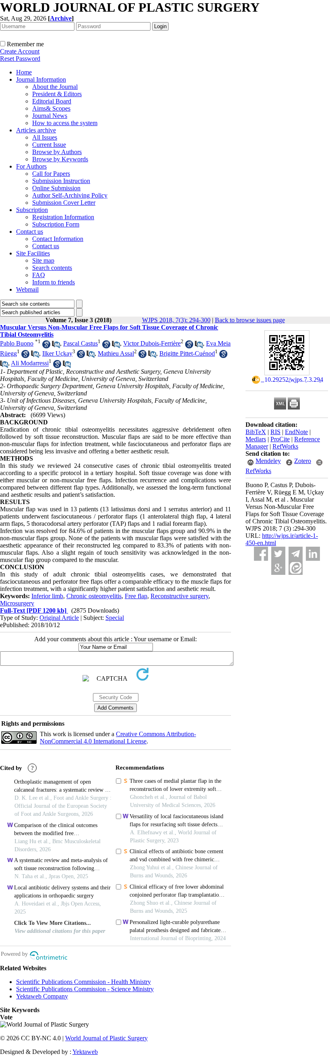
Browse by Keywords (60, 159)
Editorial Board (51, 101)
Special (114, 617)
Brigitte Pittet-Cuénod (187, 353)
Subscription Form (55, 224)
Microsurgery (17, 603)
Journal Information (41, 79)
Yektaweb (85, 1051)
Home (24, 72)
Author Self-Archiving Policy (69, 195)
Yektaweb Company (42, 996)
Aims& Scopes (51, 108)
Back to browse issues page (250, 320)
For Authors (31, 166)
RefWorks (285, 446)
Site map (43, 260)
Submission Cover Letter (63, 202)
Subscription (32, 209)
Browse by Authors (57, 151)
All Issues (44, 137)
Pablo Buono (16, 343)
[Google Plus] (278, 568)
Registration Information (63, 217)
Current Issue (49, 144)
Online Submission (56, 188)
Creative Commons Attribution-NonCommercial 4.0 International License (118, 738)
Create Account (19, 51)
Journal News (49, 115)
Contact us (29, 231)
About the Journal (55, 86)
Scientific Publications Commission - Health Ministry (83, 981)
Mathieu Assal (116, 353)
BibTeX (255, 431)
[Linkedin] (313, 554)
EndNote (296, 431)
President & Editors (57, 94)
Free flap (136, 596)
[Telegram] (296, 554)
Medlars (255, 439)
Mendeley (268, 460)
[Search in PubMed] (56, 346)
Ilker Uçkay (57, 353)
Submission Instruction (61, 180)
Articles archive (36, 130)
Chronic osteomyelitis (94, 596)
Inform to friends (53, 282)
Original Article (59, 617)
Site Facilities (33, 253)
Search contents (52, 267)
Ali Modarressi (30, 363)
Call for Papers (51, 173)
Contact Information (57, 238)
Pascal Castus (80, 343)
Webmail (27, 289)
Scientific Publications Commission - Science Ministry (85, 989)
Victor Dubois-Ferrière (152, 343)
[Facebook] (261, 554)
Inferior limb (47, 596)
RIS (275, 431)
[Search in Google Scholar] (46, 346)
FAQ (38, 275)
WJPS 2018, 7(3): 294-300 (176, 320)
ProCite (280, 439)
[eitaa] (296, 568)
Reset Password (20, 58)
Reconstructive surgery (179, 596)
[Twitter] (278, 554)
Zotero (302, 460)
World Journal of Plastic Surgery (106, 1038)
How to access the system (64, 122)
